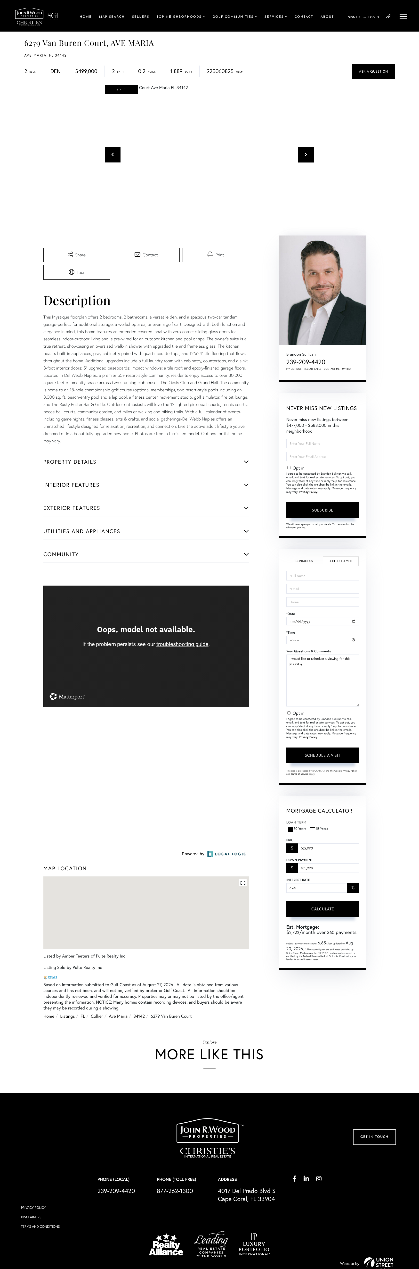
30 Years (300, 828)
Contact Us (304, 561)
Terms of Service (299, 773)
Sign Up (354, 17)
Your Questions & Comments (308, 651)
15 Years (322, 828)
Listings (67, 1064)
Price (290, 840)
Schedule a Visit (341, 561)
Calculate (322, 908)
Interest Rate (298, 880)
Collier (97, 1064)
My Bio (346, 368)
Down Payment (299, 860)
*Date (290, 614)
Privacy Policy (308, 492)
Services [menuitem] (274, 17)
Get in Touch (374, 1185)
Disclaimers (31, 1265)
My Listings (294, 368)
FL (83, 1064)
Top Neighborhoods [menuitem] (178, 17)
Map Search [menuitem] (112, 17)
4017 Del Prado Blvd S (246, 1243)
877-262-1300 (175, 1239)
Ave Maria (118, 1064)
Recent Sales (313, 368)
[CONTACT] (373, 71)
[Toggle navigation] (403, 16)
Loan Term (296, 822)
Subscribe (322, 510)
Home (48, 1064)
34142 (139, 1064)
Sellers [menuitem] (140, 17)
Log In (373, 17)
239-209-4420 (388, 16)
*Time (290, 632)
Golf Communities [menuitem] (233, 17)
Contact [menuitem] (304, 17)
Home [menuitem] (86, 17)
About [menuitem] (327, 17)
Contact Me (332, 368)
